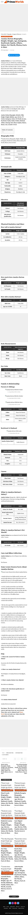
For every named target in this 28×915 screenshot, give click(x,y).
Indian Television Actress (7, 872)
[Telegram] (25, 759)
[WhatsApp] (22, 759)
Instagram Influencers (7, 36)
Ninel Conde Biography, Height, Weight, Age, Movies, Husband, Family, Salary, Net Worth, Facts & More (7, 799)
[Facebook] (15, 759)
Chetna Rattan (19, 752)
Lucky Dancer (5, 754)
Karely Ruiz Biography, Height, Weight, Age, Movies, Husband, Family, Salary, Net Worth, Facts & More (20, 855)
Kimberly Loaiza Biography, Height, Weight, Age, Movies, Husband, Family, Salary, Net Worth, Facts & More (7, 827)
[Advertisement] (14, 18)
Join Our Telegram (14, 55)
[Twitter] (18, 759)
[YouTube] (15, 903)
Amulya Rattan (10, 752)
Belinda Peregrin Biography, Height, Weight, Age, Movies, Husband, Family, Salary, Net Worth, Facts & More (20, 799)
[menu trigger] (2, 1)
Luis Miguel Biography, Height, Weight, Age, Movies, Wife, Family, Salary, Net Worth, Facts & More (20, 827)
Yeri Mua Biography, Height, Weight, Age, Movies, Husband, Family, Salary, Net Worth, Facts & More (7, 855)
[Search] (26, 1)
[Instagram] (12, 903)
